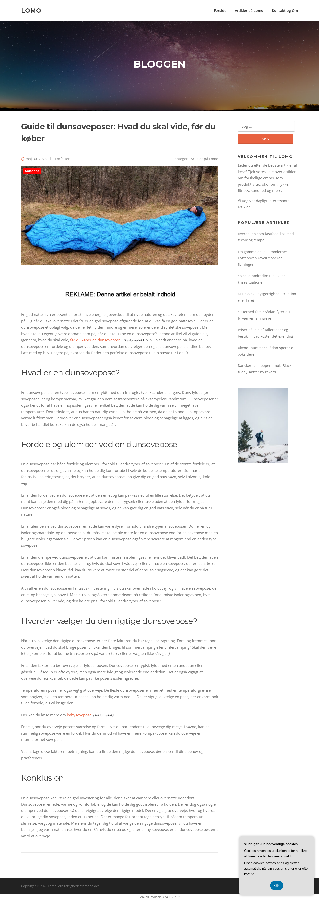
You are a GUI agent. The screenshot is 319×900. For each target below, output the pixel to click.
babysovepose (79, 714)
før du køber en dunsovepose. (96, 339)
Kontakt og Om (285, 10)
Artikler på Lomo (249, 10)
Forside (220, 10)
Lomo (31, 10)
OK (276, 885)
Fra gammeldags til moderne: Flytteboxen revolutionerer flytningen (262, 258)
